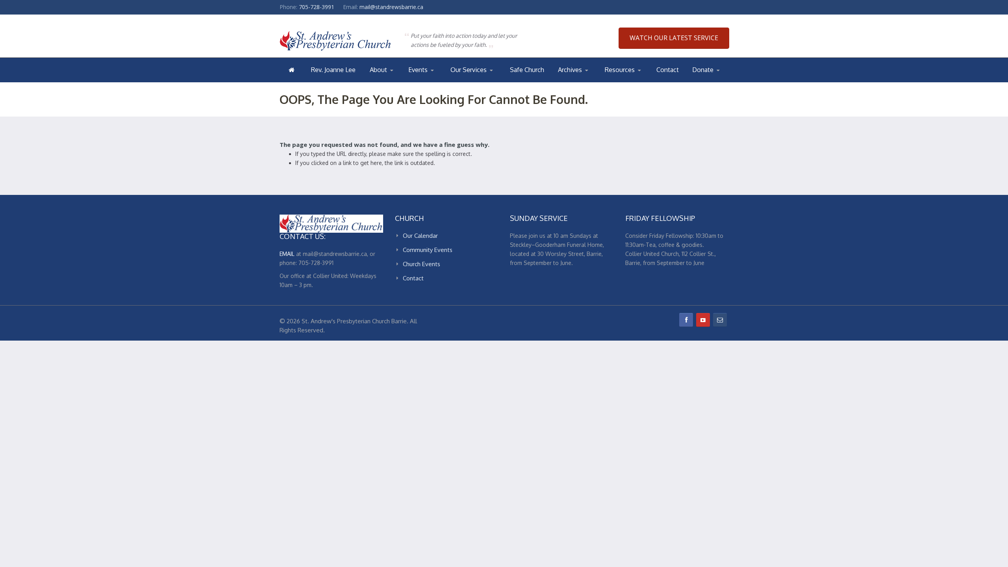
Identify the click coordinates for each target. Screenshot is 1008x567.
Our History (401, 80)
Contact (667, 70)
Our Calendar (420, 235)
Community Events (427, 250)
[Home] (291, 69)
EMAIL (287, 253)
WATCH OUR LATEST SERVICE (674, 37)
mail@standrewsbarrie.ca (391, 7)
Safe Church (527, 70)
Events (418, 70)
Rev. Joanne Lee (333, 70)
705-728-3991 (316, 7)
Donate (702, 70)
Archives (570, 70)
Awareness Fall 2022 (589, 80)
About (378, 70)
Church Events (440, 80)
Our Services (468, 70)
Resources (620, 70)
